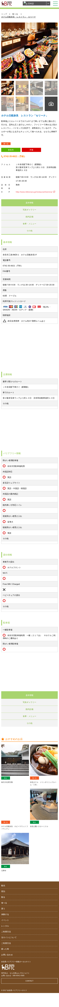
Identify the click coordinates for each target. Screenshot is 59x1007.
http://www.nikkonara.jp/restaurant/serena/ (34, 192)
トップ (4, 14)
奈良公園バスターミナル (39, 826)
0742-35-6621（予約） (15, 156)
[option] (29, 51)
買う (3, 909)
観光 (3, 885)
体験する (5, 914)
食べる (15, 14)
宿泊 (3, 891)
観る (5, 778)
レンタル (5, 926)
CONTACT (29, 981)
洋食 (31, 150)
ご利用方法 (6, 932)
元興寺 (3, 871)
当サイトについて (9, 937)
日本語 (30, 3)
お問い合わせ (7, 955)
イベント (5, 920)
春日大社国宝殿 (7, 782)
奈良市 (11, 150)
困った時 (5, 949)
